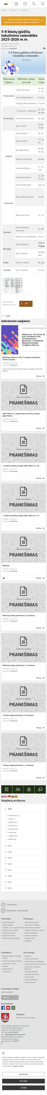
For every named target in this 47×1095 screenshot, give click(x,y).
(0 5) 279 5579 (13, 1032)
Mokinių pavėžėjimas (31, 933)
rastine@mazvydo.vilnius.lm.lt (15, 1034)
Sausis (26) (12, 839)
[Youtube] (8, 1008)
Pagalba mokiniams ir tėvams (34, 930)
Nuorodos (28, 956)
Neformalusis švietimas (33, 928)
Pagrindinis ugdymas (32, 922)
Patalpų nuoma (30, 938)
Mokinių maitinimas (31, 936)
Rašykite (6, 997)
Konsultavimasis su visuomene (35, 964)
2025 (10, 846)
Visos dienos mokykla (32, 925)
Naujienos (13, 10)
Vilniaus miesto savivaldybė (25, 1018)
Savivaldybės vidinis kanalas (17, 911)
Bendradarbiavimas (8, 936)
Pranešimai (24, 10)
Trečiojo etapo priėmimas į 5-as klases (18, 715)
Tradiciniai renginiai (9, 933)
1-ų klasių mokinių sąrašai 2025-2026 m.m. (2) (20, 466)
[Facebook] (3, 1008)
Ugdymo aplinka (7, 925)
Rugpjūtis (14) (13, 815)
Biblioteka (28, 941)
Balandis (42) (13, 829)
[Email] (13, 1008)
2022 (10, 864)
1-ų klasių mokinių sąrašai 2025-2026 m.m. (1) (20, 516)
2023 (10, 858)
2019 (10, 882)
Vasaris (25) (12, 836)
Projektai (5, 966)
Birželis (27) (12, 822)
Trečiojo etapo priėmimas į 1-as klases (18, 765)
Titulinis (4, 10)
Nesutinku (23, 1081)
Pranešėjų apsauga (31, 972)
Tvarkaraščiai (11, 905)
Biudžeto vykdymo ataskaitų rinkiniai (11, 957)
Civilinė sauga (29, 977)
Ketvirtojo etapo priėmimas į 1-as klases (18, 665)
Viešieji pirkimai (7, 969)
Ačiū (24, 304)
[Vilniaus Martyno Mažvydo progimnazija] (5, 3)
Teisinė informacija (31, 980)
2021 (10, 870)
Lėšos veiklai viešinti (9, 964)
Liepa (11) (11, 819)
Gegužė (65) (12, 826)
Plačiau (39, 376)
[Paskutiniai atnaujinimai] (25, 4)
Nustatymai (23, 1074)
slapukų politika (18, 1066)
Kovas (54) (12, 832)
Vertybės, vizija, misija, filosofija (13, 928)
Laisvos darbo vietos (31, 959)
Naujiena (5, 566)
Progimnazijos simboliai (10, 930)
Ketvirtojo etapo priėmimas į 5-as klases (18, 615)
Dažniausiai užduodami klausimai (32, 968)
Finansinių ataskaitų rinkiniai (11, 961)
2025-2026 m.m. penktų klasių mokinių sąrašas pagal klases (21, 415)
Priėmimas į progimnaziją (10, 938)
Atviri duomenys (30, 982)
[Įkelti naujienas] (16, 4)
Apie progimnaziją (8, 922)
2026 (10, 809)
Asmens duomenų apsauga (34, 961)
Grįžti (8, 316)
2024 (10, 852)
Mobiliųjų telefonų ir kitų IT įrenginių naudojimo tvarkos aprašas (21, 358)
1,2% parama (6, 972)
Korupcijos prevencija (32, 974)
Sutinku (24, 1088)
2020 (10, 876)
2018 (10, 888)
